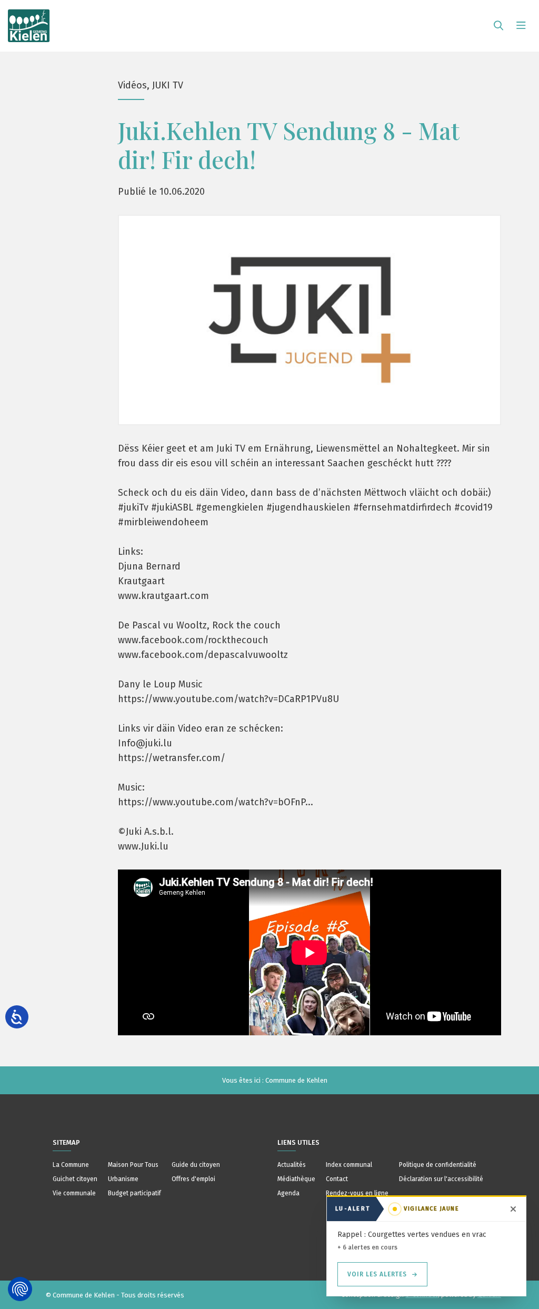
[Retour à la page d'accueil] (29, 21)
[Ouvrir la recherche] (498, 26)
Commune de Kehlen (296, 1080)
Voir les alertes (377, 1274)
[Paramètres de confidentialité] (20, 1289)
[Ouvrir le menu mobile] (521, 26)
